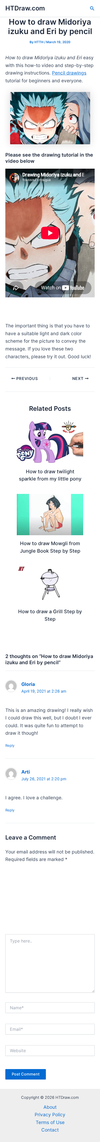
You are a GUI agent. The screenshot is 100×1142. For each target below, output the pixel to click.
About (50, 1107)
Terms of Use (50, 1122)
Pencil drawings (69, 73)
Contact (50, 1130)
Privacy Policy (50, 1114)
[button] (92, 8)
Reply (9, 745)
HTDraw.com (25, 8)
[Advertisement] (50, 901)
